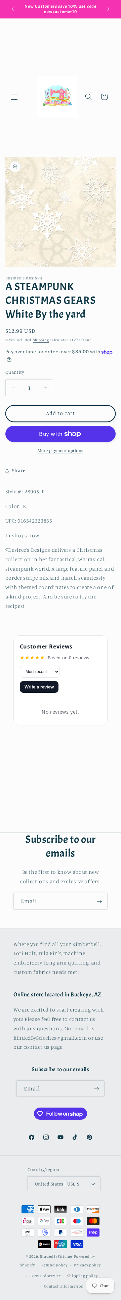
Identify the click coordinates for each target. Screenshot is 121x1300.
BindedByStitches (56, 1256)
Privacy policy (87, 1265)
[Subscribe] (99, 901)
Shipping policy (82, 1275)
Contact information (63, 1286)
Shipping (41, 340)
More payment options (60, 450)
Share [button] (19, 470)
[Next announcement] (108, 9)
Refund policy (54, 1265)
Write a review (39, 686)
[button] (14, 96)
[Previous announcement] (12, 9)
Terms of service (45, 1275)
